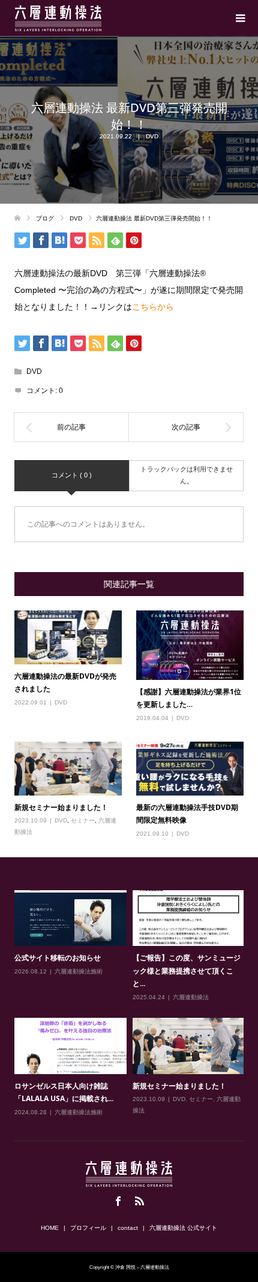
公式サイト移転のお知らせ (57, 958)
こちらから (153, 307)
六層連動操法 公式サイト (183, 1227)
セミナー (83, 820)
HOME (50, 1227)
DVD (152, 136)
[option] (132, 1004)
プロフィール (88, 1227)
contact (128, 1227)
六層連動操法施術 (79, 971)
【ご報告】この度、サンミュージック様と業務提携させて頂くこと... (187, 970)
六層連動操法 (191, 997)
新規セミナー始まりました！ (61, 807)
